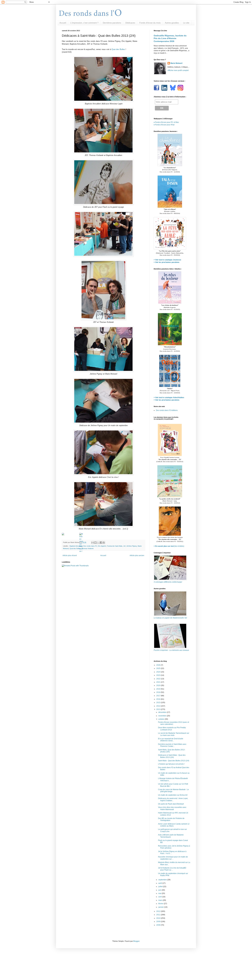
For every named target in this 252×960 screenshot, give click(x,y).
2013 (158, 709)
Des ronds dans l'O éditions (167, 410)
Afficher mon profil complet (178, 70)
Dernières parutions (112, 23)
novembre (162, 716)
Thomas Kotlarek (88, 548)
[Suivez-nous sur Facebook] (157, 90)
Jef (124, 546)
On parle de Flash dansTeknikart (171, 804)
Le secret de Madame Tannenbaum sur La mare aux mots (173, 734)
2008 (158, 925)
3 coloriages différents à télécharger (168, 582)
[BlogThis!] (95, 542)
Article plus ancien (137, 555)
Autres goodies (172, 23)
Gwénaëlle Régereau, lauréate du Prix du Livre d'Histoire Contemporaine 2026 (170, 38)
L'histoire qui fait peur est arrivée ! (171, 764)
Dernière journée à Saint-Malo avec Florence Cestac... (172, 745)
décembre (162, 712)
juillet (160, 887)
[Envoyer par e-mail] (92, 542)
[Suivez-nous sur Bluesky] (173, 90)
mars (160, 900)
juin (160, 890)
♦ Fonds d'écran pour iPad (164, 125)
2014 (158, 706)
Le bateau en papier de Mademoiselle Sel (170, 618)
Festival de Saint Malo (114, 546)
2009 (158, 922)
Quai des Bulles (118, 49)
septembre (162, 880)
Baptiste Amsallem (76, 546)
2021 (158, 682)
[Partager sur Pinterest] (103, 542)
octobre (161, 719)
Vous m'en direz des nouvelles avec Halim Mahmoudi (172, 808)
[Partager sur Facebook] (100, 542)
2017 (158, 696)
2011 (158, 915)
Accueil (63, 23)
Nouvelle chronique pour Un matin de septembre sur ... (173, 858)
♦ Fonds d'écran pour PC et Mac (166, 122)
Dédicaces (130, 23)
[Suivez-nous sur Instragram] (180, 90)
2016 (158, 699)
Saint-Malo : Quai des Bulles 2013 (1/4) (173, 761)
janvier (161, 907)
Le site (186, 23)
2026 (158, 665)
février (161, 904)
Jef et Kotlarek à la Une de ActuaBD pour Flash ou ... (172, 869)
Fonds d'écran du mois (150, 23)
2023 (158, 675)
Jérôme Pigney (131, 546)
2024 (158, 672)
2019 (158, 689)
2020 (158, 685)
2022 (158, 679)
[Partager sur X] (98, 542)
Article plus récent (70, 555)
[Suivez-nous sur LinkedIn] (164, 90)
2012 (158, 911)
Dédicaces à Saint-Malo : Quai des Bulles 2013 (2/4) (172, 756)
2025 (158, 668)
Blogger (136, 941)
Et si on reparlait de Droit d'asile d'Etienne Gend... (170, 740)
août (160, 883)
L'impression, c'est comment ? (84, 23)
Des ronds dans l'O (90, 546)
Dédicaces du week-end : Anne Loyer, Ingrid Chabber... (173, 799)
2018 (158, 692)
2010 (158, 918)
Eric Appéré (102, 546)
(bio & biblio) (169, 546)
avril (160, 897)
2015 (158, 702)
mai (160, 893)
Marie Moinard (176, 63)
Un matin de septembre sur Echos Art (172, 795)
